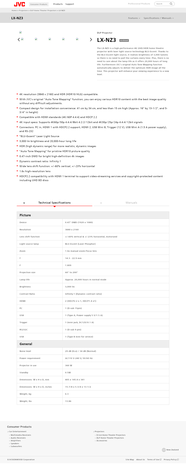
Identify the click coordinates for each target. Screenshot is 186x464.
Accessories (102, 441)
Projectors (23, 10)
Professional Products (139, 4)
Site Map (130, 460)
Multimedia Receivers (21, 435)
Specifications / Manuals (157, 18)
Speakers (15, 443)
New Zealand (173, 450)
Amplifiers (16, 441)
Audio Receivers (18, 438)
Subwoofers (16, 446)
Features (133, 18)
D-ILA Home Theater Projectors (111, 435)
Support (69, 4)
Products (58, 4)
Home (14, 10)
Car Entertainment (17, 431)
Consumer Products (38, 4)
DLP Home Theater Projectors (43, 10)
